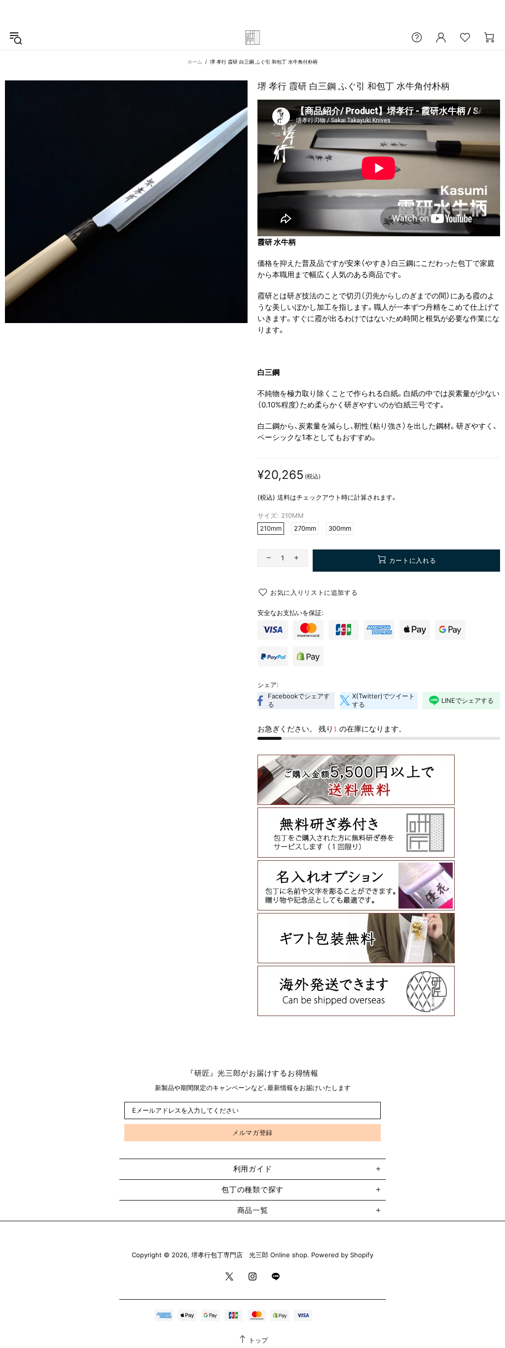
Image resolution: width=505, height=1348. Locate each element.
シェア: (268, 685)
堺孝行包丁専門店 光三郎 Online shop (252, 37)
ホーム (194, 62)
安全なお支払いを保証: (290, 613)
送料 (283, 497)
